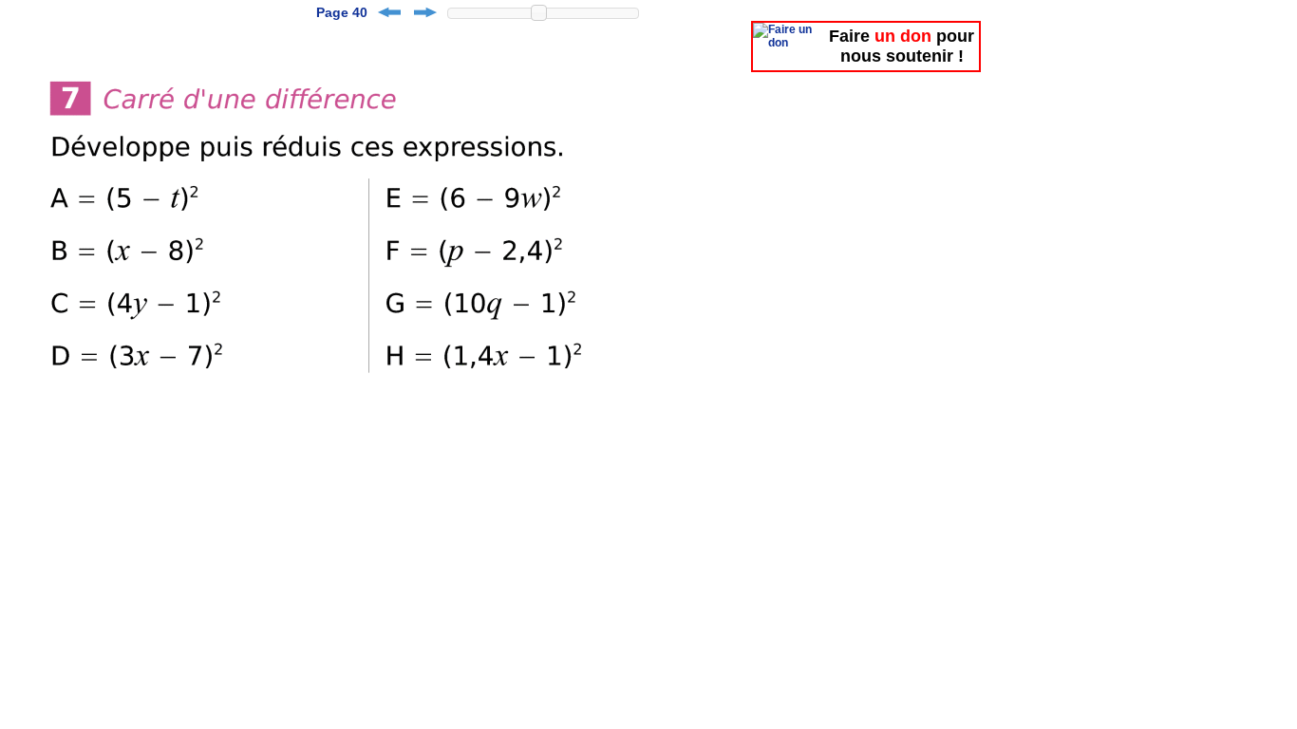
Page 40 (341, 12)
